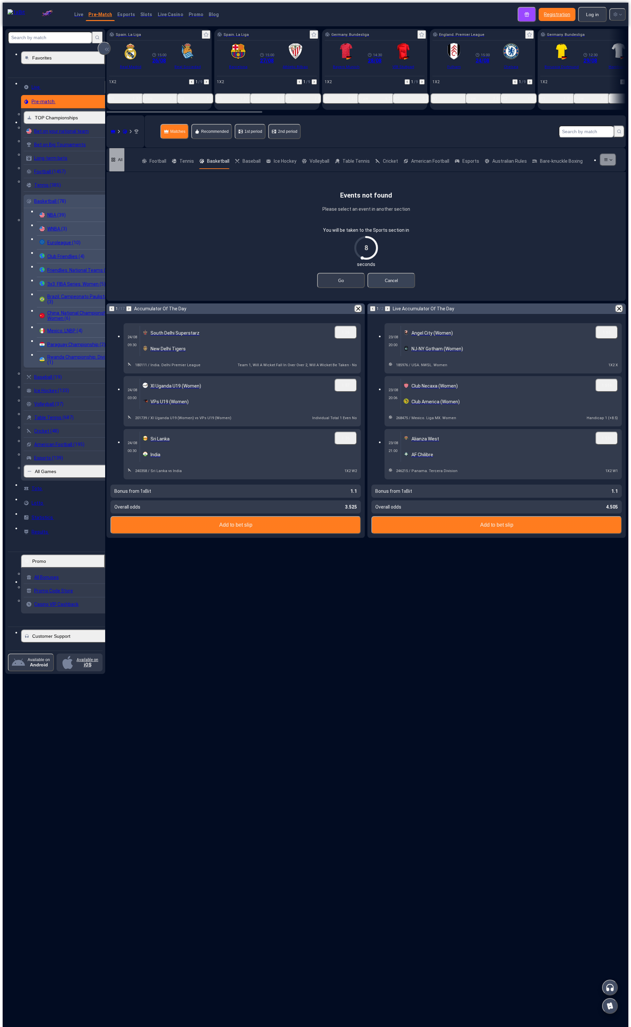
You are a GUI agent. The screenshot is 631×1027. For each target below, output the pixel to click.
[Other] (608, 160)
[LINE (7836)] (113, 131)
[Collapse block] (104, 48)
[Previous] (191, 81)
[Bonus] (527, 14)
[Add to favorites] (206, 34)
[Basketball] (125, 131)
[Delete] (358, 309)
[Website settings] (617, 14)
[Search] (97, 37)
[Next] (206, 81)
